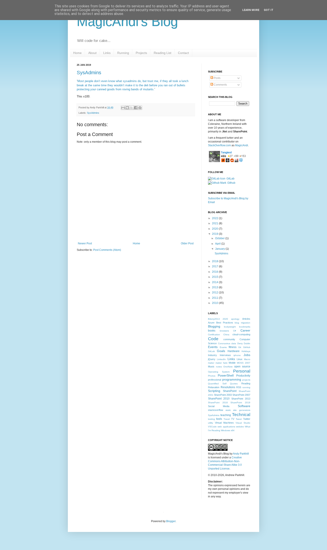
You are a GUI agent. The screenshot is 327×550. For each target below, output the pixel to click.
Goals (221, 351)
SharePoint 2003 (223, 394)
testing (211, 419)
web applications (226, 426)
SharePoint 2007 (241, 394)
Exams (223, 347)
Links (231, 359)
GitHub (246, 347)
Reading (245, 383)
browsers (224, 331)
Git (239, 347)
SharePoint (229, 391)
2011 (215, 297)
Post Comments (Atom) (107, 249)
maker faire (222, 363)
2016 (215, 271)
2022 (215, 218)
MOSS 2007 (243, 363)
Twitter (246, 419)
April (218, 243)
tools (219, 418)
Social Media (218, 406)
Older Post (187, 243)
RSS (238, 387)
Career (245, 330)
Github (231, 182)
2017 (215, 266)
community (229, 339)
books (211, 330)
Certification (214, 334)
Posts (216, 78)
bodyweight (230, 326)
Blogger (171, 521)
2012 (215, 292)
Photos (211, 376)
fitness (232, 347)
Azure (211, 322)
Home (136, 243)
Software (244, 406)
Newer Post (85, 243)
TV (232, 419)
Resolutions (228, 387)
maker (211, 363)
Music (211, 366)
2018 (215, 261)
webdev (240, 426)
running (246, 387)
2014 (215, 282)
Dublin (247, 343)
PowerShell (226, 375)
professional (214, 379)
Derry (240, 343)
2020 (215, 228)
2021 (215, 223)
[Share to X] (131, 107)
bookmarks (244, 326)
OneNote (228, 366)
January (220, 248)
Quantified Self (217, 383)
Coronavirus (224, 343)
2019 (215, 233)
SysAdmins (89, 72)
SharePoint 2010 (219, 398)
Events (213, 347)
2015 (215, 276)
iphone (237, 355)
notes (219, 366)
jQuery (211, 359)
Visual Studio (243, 423)
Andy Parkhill (241, 453)
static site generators (238, 410)
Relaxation (213, 387)
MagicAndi (241, 145)
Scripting (214, 391)
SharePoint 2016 (218, 402)
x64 (232, 430)
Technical (241, 414)
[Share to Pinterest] (140, 107)
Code (213, 338)
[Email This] (123, 107)
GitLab (230, 178)
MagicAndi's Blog (127, 21)
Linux (239, 359)
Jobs (247, 355)
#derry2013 (214, 319)
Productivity (243, 375)
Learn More (250, 10)
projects (246, 380)
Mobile (232, 362)
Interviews (225, 355)
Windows (225, 430)
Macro (247, 359)
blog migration (242, 322)
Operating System (219, 372)
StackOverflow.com (219, 145)
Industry (212, 355)
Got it (268, 10)
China (226, 334)
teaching (225, 415)
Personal (241, 371)
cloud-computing (241, 334)
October (220, 238)
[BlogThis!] (127, 107)
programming (231, 379)
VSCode (212, 426)
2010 (215, 303)
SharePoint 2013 (240, 398)
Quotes (234, 383)
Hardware (234, 351)
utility (210, 423)
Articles (246, 318)
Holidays (246, 351)
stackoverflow (215, 410)
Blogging (214, 326)
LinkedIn (221, 359)
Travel (227, 419)
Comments (220, 84)
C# (234, 331)
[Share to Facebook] (135, 107)
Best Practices (224, 322)
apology (235, 319)
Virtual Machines (224, 422)
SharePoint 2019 (240, 402)
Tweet (239, 419)
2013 (215, 287)
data (233, 343)
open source (242, 366)
